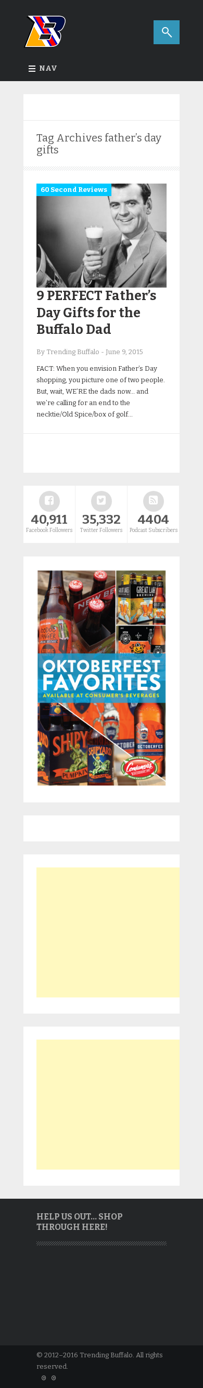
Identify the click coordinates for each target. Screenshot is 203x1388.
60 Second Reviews (74, 189)
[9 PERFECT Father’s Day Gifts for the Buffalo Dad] (101, 285)
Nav (48, 68)
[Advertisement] (114, 932)
